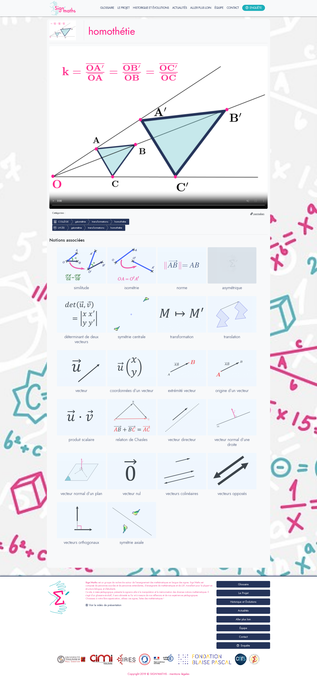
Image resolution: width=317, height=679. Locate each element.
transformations (100, 221)
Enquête (245, 645)
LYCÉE (61, 228)
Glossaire (243, 584)
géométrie (80, 221)
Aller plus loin (243, 619)
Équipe (243, 628)
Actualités (243, 610)
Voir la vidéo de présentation (104, 605)
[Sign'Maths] (63, 8)
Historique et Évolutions (243, 602)
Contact (243, 637)
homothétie (120, 221)
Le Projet (243, 593)
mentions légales (179, 674)
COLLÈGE (63, 221)
